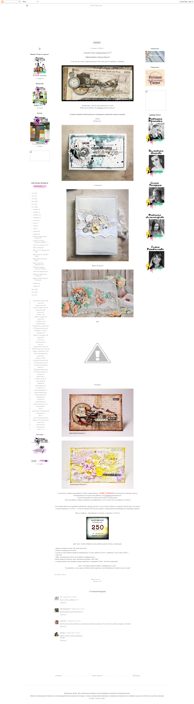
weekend (39, 340)
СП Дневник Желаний (39, 369)
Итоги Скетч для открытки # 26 (38, 263)
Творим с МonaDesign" (39, 351)
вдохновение (39, 310)
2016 (33, 201)
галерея (39, 337)
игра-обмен (39, 381)
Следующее (58, 675)
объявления (39, 323)
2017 (33, 199)
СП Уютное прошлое (40, 372)
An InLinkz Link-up (60, 574)
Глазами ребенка (39, 395)
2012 (33, 292)
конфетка (39, 333)
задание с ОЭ (39, 358)
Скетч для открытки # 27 (40, 271)
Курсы (39, 367)
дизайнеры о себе (39, 330)
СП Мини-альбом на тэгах (39, 349)
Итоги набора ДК (38, 247)
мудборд (39, 383)
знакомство (39, 424)
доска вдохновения (39, 390)
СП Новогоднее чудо (40, 363)
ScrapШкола (39, 321)
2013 (33, 289)
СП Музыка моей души (39, 360)
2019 (33, 193)
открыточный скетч (39, 346)
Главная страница (97, 675)
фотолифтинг (39, 385)
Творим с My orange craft (40, 420)
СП (40, 408)
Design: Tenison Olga (97, 698)
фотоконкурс (40, 401)
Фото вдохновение (39, 353)
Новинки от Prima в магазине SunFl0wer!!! (40, 241)
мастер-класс (39, 305)
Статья (39, 399)
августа (35, 220)
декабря (35, 209)
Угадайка (39, 374)
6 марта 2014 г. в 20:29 (77, 609)
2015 (33, 204)
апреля (35, 231)
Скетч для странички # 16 (40, 245)
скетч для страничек (39, 307)
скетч (100, 581)
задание (39, 312)
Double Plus (39, 388)
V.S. (61, 597)
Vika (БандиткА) (65, 609)
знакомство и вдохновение (39, 411)
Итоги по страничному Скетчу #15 (40, 237)
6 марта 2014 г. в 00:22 (69, 597)
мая (34, 228)
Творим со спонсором (39, 335)
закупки (39, 356)
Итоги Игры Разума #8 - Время (40, 259)
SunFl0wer (72, 509)
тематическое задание (39, 326)
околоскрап (39, 427)
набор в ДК (39, 376)
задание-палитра (39, 317)
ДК (40, 415)
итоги (39, 319)
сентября (36, 217)
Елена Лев (63, 621)
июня (34, 226)
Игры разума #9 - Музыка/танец (40, 255)
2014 (33, 207)
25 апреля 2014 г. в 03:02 (73, 633)
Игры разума (39, 342)
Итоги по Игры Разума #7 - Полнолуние (41, 279)
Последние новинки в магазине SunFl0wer (39, 268)
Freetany (62, 633)
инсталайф (39, 406)
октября (36, 215)
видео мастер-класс (39, 404)
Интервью (40, 397)
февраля (35, 283)
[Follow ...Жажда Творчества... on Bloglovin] (39, 188)
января (35, 286)
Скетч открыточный (39, 418)
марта (35, 234)
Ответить (63, 602)
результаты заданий (39, 301)
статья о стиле (39, 379)
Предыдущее (136, 675)
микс (39, 344)
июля (34, 223)
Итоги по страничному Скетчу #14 (40, 275)
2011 (33, 295)
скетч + (39, 429)
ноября (35, 212)
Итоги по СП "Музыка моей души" (41, 251)
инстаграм (39, 413)
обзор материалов (39, 392)
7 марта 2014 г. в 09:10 (73, 621)
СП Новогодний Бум (39, 328)
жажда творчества (40, 365)
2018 (33, 196)
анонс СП (39, 422)
